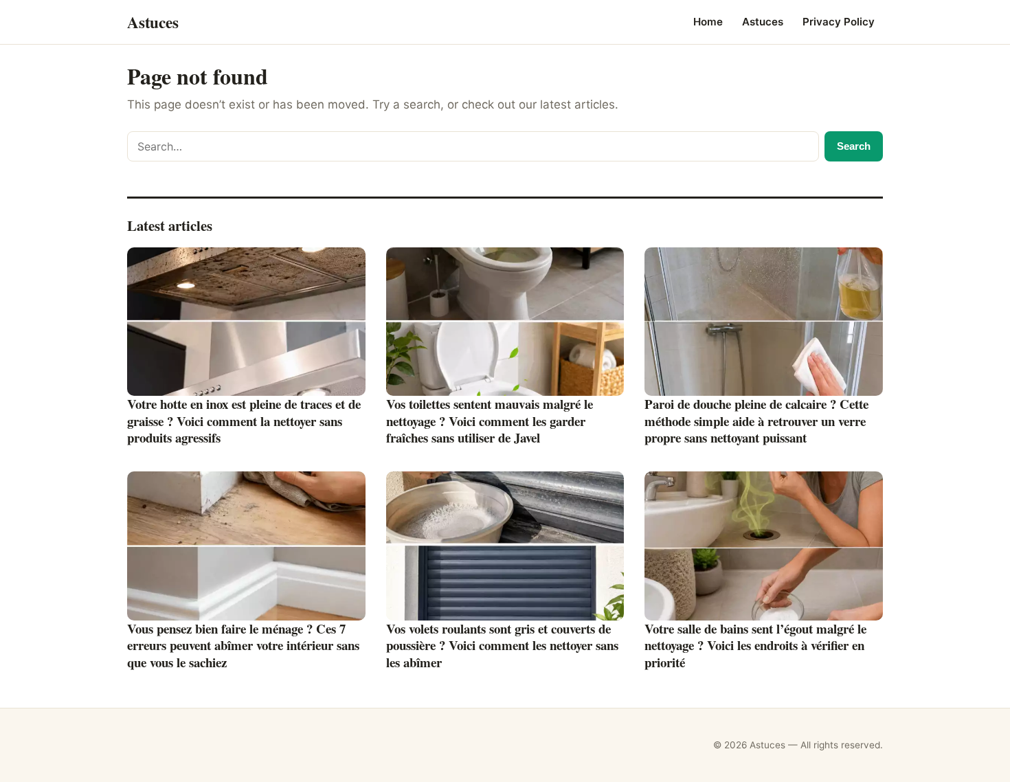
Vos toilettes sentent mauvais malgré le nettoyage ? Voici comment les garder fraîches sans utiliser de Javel (489, 420)
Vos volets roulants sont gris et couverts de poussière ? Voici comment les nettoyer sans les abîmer (502, 645)
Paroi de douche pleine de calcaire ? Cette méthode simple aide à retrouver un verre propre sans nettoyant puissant (756, 420)
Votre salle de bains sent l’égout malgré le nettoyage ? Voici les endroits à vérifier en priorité (755, 645)
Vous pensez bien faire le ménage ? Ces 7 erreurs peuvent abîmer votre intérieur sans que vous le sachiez (243, 645)
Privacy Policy (839, 21)
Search (854, 146)
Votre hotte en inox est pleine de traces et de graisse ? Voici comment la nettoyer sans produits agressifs (244, 420)
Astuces (762, 21)
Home (708, 21)
